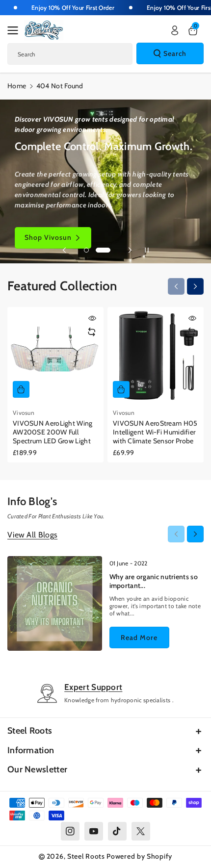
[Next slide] (130, 250)
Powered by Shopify (139, 856)
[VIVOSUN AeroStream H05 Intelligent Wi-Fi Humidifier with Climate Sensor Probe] (155, 355)
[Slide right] (195, 286)
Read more (139, 637)
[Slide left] (176, 286)
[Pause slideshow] (146, 250)
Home (16, 85)
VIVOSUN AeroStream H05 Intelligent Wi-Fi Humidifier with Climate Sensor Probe (155, 432)
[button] (15, 30)
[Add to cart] (21, 389)
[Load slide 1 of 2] (91, 250)
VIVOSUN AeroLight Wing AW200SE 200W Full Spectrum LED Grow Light (53, 432)
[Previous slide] (64, 250)
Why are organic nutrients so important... (153, 581)
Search (174, 53)
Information (30, 750)
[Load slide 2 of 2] (108, 250)
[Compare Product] (91, 332)
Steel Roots (29, 730)
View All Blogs (32, 534)
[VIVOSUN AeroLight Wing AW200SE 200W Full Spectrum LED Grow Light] (55, 355)
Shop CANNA (47, 237)
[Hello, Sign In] (174, 30)
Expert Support (93, 687)
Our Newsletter (37, 769)
